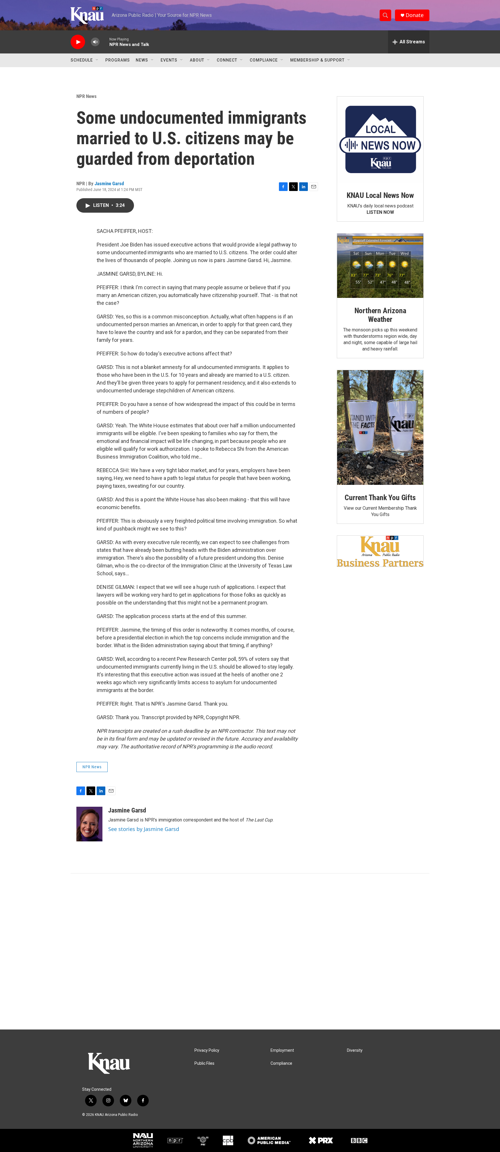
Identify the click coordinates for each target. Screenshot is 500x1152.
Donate (415, 15)
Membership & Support (317, 60)
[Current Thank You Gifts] (380, 427)
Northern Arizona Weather (380, 315)
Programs (117, 60)
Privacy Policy (206, 1050)
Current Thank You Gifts (380, 497)
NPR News (86, 96)
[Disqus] (250, 951)
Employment (282, 1050)
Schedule (82, 60)
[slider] (104, 42)
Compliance (264, 60)
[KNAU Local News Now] (380, 140)
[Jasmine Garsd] (89, 824)
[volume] (95, 42)
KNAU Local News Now (380, 195)
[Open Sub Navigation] (97, 60)
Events (169, 60)
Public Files (204, 1063)
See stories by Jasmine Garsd (143, 828)
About (197, 60)
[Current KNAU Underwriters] (380, 551)
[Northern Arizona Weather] (380, 265)
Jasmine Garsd (109, 183)
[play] (77, 42)
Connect (227, 60)
